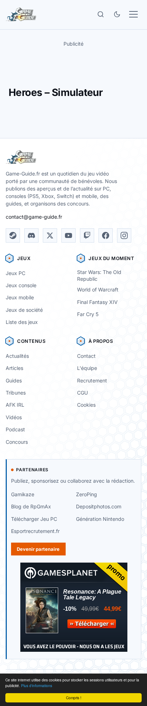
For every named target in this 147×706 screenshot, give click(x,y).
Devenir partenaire (38, 549)
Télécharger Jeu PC (34, 519)
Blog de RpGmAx (31, 506)
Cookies (86, 405)
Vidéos (14, 417)
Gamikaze (22, 494)
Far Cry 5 (87, 314)
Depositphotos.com (98, 506)
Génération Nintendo (100, 519)
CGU (82, 393)
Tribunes (16, 393)
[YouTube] (68, 235)
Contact (86, 356)
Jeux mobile (20, 297)
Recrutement (92, 380)
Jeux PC (15, 273)
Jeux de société (24, 310)
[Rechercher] (100, 14)
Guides (14, 380)
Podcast (15, 429)
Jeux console (21, 285)
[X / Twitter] (50, 235)
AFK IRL (15, 405)
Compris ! (73, 697)
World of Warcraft (97, 289)
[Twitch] (87, 235)
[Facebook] (105, 235)
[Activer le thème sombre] (117, 14)
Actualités (17, 356)
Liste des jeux (22, 322)
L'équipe (87, 368)
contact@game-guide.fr (34, 217)
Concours (17, 442)
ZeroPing (86, 494)
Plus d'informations (36, 685)
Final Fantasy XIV (97, 302)
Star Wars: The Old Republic (99, 275)
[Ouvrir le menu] (133, 14)
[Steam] (13, 235)
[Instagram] (124, 235)
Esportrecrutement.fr (35, 531)
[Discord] (31, 235)
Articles (14, 368)
